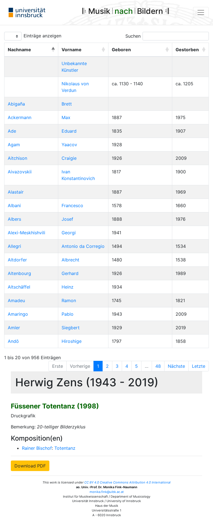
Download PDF (30, 466)
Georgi (69, 232)
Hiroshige (72, 341)
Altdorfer (17, 260)
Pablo (67, 314)
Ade (12, 131)
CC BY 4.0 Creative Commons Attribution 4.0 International (127, 482)
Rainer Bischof (37, 448)
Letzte (198, 366)
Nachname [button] (19, 49)
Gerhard (70, 273)
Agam (14, 144)
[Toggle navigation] (201, 12)
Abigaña (16, 104)
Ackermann (19, 117)
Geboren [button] (121, 49)
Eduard (69, 131)
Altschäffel (19, 287)
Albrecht (70, 260)
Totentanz (64, 448)
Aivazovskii (20, 171)
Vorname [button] (72, 49)
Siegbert (71, 327)
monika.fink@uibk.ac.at (107, 492)
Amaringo (18, 314)
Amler (14, 327)
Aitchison (17, 158)
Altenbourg (19, 273)
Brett (67, 104)
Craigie (69, 158)
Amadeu (16, 300)
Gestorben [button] (187, 49)
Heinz (67, 287)
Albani (14, 205)
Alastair (16, 192)
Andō (13, 341)
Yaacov (69, 144)
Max (66, 117)
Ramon (69, 300)
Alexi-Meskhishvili (26, 232)
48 (158, 366)
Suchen (133, 36)
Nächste (176, 366)
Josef (67, 219)
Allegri (14, 246)
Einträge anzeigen (42, 35)
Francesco (72, 205)
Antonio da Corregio (83, 246)
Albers (14, 219)
